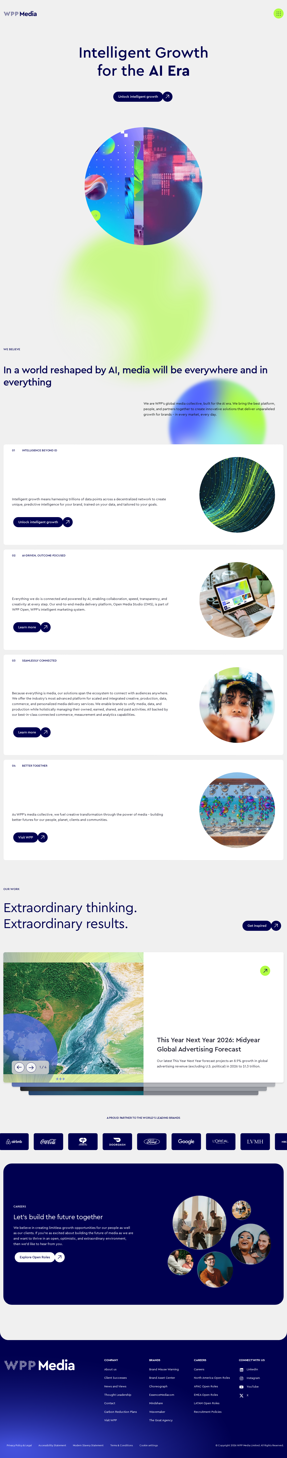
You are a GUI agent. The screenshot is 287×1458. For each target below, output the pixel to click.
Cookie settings (149, 1445)
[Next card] (31, 1067)
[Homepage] (39, 1365)
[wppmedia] (20, 14)
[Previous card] (19, 1067)
